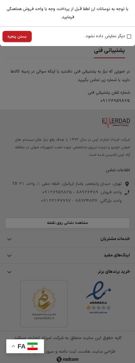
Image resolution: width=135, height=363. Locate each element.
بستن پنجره (17, 36)
